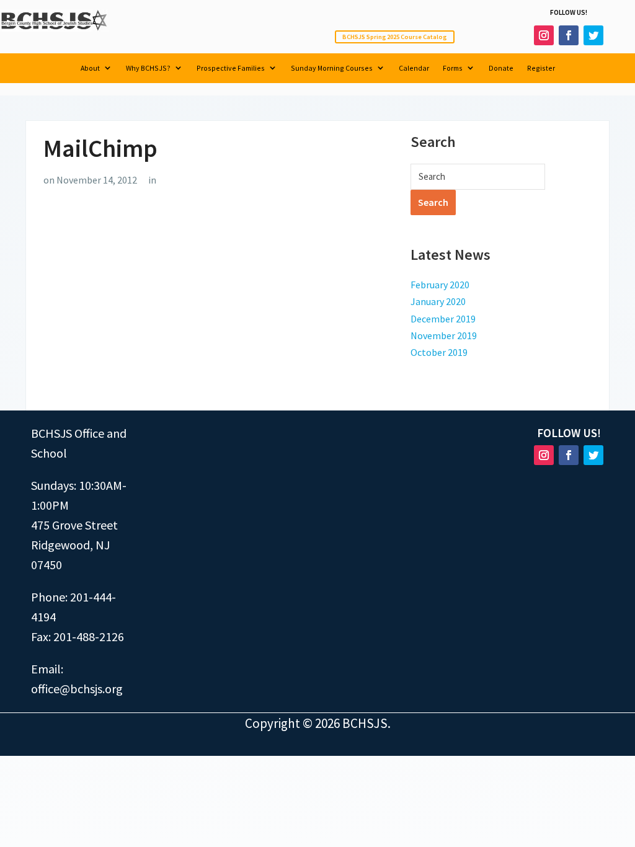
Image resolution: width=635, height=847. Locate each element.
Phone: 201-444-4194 (73, 606)
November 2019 (444, 335)
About (90, 68)
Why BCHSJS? (148, 68)
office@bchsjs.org (77, 688)
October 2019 (439, 352)
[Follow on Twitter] (593, 35)
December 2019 (443, 319)
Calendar (414, 68)
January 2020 (438, 301)
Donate (501, 68)
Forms (453, 68)
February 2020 (440, 284)
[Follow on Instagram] (544, 35)
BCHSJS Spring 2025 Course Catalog (394, 37)
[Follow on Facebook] (569, 35)
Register (541, 68)
